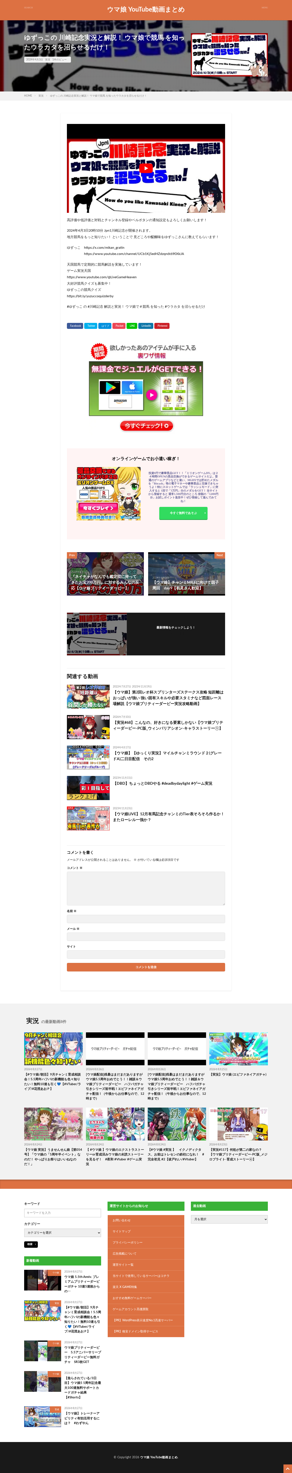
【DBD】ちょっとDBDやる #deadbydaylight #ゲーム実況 (162, 784)
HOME (28, 95)
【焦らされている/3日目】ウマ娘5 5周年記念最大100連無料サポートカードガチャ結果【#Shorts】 (82, 1388)
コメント (75, 868)
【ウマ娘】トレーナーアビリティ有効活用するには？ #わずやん (82, 1418)
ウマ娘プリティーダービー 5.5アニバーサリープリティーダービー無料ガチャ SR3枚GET (82, 1355)
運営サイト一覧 (123, 1264)
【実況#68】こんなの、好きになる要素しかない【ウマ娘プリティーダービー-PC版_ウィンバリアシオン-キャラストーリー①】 (168, 725)
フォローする (176, 633)
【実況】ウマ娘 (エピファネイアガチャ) (237, 1074)
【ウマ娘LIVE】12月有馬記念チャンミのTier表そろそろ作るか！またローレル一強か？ (168, 817)
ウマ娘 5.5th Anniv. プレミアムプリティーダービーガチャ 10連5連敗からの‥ (82, 1284)
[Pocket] (118, 326)
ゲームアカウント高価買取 (131, 1309)
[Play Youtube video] (146, 168)
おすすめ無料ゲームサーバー (132, 1298)
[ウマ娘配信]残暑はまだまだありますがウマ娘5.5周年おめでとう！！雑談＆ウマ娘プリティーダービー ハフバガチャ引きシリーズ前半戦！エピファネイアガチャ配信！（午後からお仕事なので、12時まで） (115, 1086)
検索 (29, 1244)
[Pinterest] (162, 326)
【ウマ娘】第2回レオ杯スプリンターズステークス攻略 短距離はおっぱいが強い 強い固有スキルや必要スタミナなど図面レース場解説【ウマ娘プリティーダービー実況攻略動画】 (168, 698)
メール (73, 928)
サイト (71, 946)
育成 (57, 1409)
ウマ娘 (56, 1273)
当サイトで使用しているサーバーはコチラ (141, 1275)
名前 (72, 911)
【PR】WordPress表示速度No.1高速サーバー (143, 1320)
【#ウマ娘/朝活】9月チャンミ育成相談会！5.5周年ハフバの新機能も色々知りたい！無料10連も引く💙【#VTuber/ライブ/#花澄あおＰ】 (52, 1082)
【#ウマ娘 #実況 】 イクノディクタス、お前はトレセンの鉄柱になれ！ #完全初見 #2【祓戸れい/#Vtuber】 (176, 1154)
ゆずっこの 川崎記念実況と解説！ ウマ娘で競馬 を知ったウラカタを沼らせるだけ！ (98, 95)
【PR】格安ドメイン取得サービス (135, 1331)
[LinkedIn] (145, 326)
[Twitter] (90, 326)
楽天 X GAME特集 (125, 1287)
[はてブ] (104, 326)
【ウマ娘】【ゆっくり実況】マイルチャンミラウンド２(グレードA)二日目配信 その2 (167, 756)
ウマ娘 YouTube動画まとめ (146, 9)
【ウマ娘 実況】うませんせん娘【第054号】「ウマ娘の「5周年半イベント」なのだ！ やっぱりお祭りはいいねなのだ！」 (53, 1157)
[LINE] (132, 326)
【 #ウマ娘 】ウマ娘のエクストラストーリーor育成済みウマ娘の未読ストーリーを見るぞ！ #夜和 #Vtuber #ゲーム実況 (115, 1157)
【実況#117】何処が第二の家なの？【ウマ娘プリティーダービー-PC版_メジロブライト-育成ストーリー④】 (238, 1154)
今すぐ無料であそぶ (183, 513)
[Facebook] (75, 326)
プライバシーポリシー (128, 1242)
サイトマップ (122, 1231)
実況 (47, 59)
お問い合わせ (122, 1220)
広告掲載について (125, 1253)
